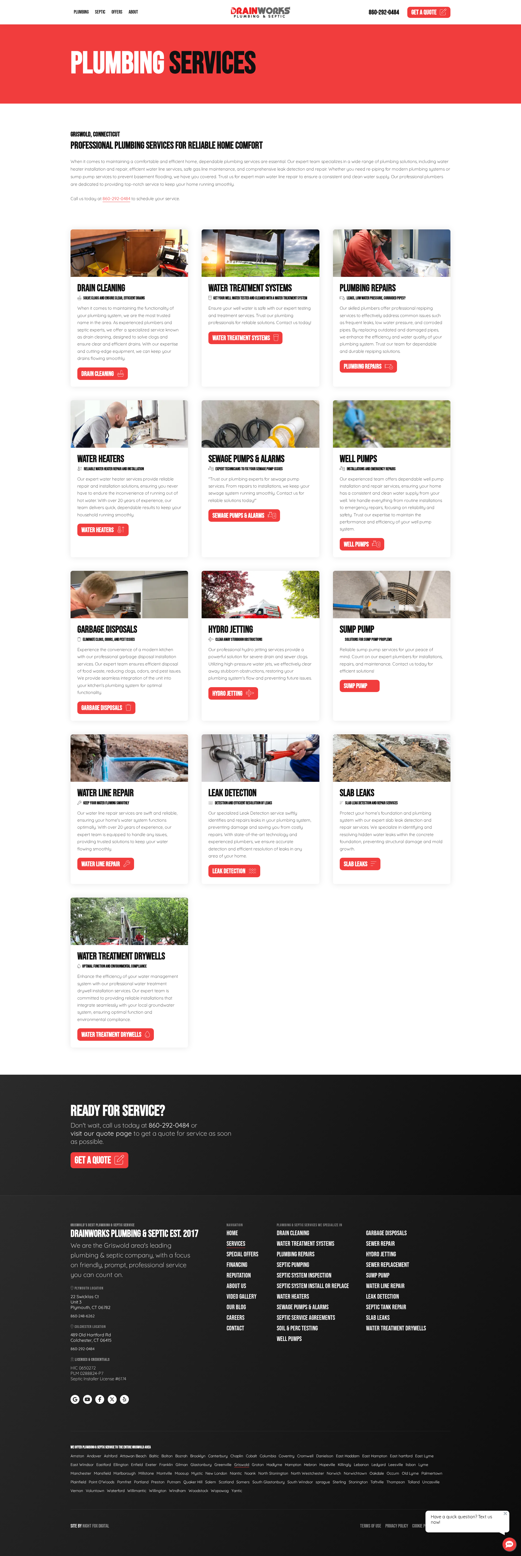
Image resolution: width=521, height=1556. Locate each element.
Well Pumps (289, 1339)
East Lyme (424, 1455)
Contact (235, 1328)
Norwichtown (355, 1473)
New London (216, 1473)
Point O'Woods (102, 1482)
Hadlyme (274, 1464)
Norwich (334, 1473)
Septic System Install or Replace (313, 1286)
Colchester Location (90, 1326)
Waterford (116, 1490)
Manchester (81, 1473)
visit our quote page (101, 1133)
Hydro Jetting (381, 1254)
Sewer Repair (380, 1244)
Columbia (268, 1455)
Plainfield (78, 1482)
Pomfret (124, 1482)
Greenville (222, 1464)
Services (236, 1244)
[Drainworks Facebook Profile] (99, 1399)
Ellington (120, 1464)
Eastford (103, 1464)
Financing (237, 1265)
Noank (250, 1473)
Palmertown (431, 1473)
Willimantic (136, 1490)
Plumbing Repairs (295, 1254)
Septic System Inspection (304, 1275)
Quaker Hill (192, 1482)
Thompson (395, 1482)
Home (232, 1233)
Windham (177, 1490)
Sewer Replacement (387, 1265)
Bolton (167, 1455)
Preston (157, 1482)
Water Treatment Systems (305, 1244)
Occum (393, 1473)
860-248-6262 (83, 1316)
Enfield (137, 1464)
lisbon (411, 1464)
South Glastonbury (268, 1482)
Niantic (236, 1473)
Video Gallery (241, 1297)
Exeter (151, 1464)
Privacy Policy (396, 1526)
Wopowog (220, 1490)
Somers (243, 1482)
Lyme (423, 1464)
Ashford (110, 1455)
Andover (94, 1455)
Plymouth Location (88, 1288)
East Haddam (348, 1455)
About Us (236, 1286)
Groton (258, 1464)
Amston (77, 1455)
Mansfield (102, 1473)
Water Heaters (293, 1297)
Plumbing (81, 12)
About (133, 12)
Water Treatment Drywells (396, 1328)
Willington (157, 1490)
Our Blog (236, 1307)
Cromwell (305, 1455)
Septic (100, 12)
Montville (164, 1473)
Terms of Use (370, 1526)
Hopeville (327, 1464)
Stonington (358, 1482)
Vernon (77, 1490)
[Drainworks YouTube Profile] (87, 1399)
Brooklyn (197, 1455)
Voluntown (95, 1490)
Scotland (226, 1482)
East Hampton (374, 1455)
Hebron (310, 1464)
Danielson (324, 1455)
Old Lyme (410, 1473)
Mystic (197, 1473)
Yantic (236, 1490)
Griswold (241, 1464)
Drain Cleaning (293, 1233)
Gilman (182, 1464)
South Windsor (300, 1482)
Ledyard (378, 1464)
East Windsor (82, 1464)
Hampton (293, 1464)
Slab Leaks (378, 1318)
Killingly (344, 1464)
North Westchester (307, 1473)
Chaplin (236, 1455)
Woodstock (198, 1490)
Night (86, 1526)
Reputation (239, 1275)
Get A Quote (93, 1160)
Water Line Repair (385, 1286)
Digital (104, 1526)
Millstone (146, 1473)
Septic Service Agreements (306, 1318)
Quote (424, 12)
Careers (235, 1318)
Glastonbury (201, 1464)
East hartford (401, 1455)
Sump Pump (377, 1275)
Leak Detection (382, 1297)
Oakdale (377, 1473)
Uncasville (431, 1482)
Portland (141, 1482)
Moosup (182, 1473)
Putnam (174, 1482)
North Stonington (273, 1473)
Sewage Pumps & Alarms (303, 1307)
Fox (95, 1526)
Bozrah (181, 1455)
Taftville (377, 1482)
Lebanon (361, 1464)
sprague (323, 1482)
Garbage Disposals (386, 1233)
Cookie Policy (422, 1526)
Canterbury (218, 1455)
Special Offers (242, 1254)
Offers (117, 12)
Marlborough (124, 1473)
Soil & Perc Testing (297, 1328)
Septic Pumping (293, 1265)
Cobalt (251, 1455)
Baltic (154, 1455)
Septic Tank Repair (386, 1307)
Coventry (286, 1455)
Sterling (339, 1482)
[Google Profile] (75, 1399)
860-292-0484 (384, 12)
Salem (210, 1482)
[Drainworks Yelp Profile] (124, 1399)
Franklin (166, 1464)
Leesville (395, 1464)
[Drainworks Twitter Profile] (112, 1399)
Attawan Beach (133, 1455)
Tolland (414, 1482)
